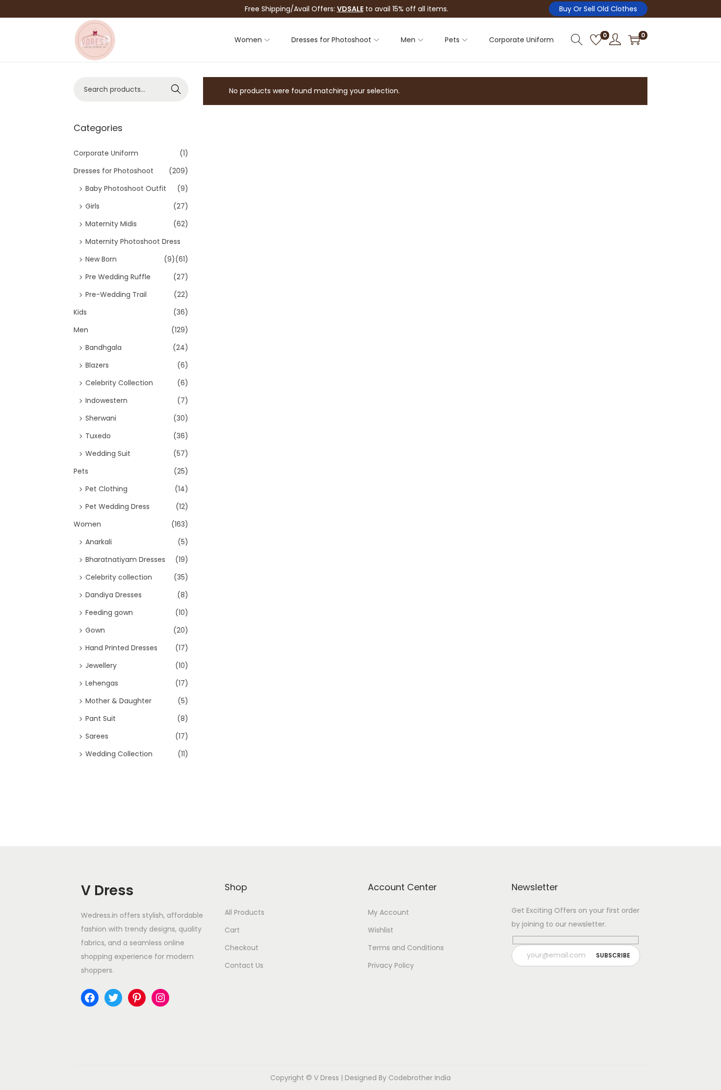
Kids (80, 312)
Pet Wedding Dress (117, 506)
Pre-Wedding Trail (116, 294)
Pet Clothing (106, 489)
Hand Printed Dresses (121, 648)
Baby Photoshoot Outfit (125, 188)
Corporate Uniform (106, 153)
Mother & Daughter (118, 701)
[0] (596, 40)
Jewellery (101, 665)
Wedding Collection (119, 754)
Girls (92, 206)
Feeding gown (109, 612)
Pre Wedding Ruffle (118, 277)
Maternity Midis (111, 224)
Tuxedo (98, 436)
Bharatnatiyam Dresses (125, 559)
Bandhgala (103, 347)
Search (176, 89)
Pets (81, 471)
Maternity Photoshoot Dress (132, 241)
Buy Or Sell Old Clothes (598, 9)
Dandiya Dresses (113, 595)
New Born (101, 259)
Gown (95, 630)
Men (81, 330)
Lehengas (101, 683)
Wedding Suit (107, 453)
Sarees (96, 736)
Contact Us (244, 965)
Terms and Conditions (406, 948)
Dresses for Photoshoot (114, 171)
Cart (232, 930)
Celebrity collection (118, 577)
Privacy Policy (391, 965)
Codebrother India (419, 1078)
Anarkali (98, 542)
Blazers (97, 365)
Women (87, 524)
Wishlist (380, 930)
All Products (244, 912)
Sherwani (100, 418)
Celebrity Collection (119, 383)
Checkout (241, 948)
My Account (388, 912)
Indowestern (106, 400)
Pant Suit (100, 718)
